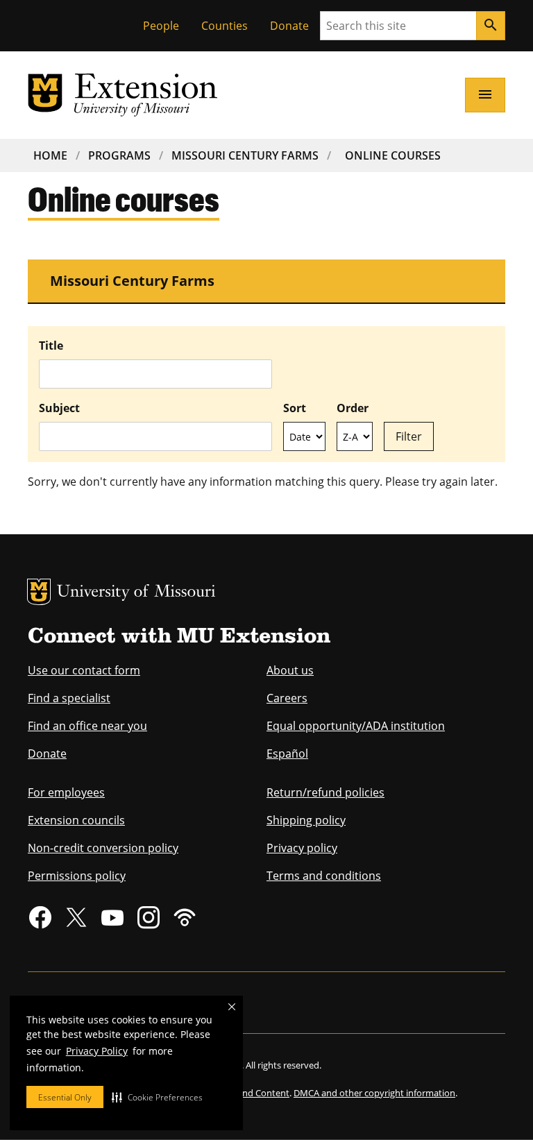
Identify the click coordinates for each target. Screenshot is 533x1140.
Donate (289, 25)
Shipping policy (306, 820)
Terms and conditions (323, 875)
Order (353, 408)
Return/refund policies (325, 792)
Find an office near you (87, 725)
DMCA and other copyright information (374, 1093)
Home (50, 155)
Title (51, 345)
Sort (294, 408)
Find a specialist (69, 698)
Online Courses (393, 155)
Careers (286, 698)
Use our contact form (84, 670)
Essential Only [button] (65, 1097)
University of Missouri (136, 593)
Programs (119, 155)
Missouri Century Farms (245, 155)
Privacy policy (301, 848)
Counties (224, 25)
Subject (59, 408)
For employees (66, 792)
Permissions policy (77, 875)
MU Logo (39, 592)
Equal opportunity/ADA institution (355, 725)
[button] (157, 1097)
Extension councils (76, 820)
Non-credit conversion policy (103, 848)
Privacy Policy (97, 1050)
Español (287, 753)
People (161, 25)
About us (290, 670)
